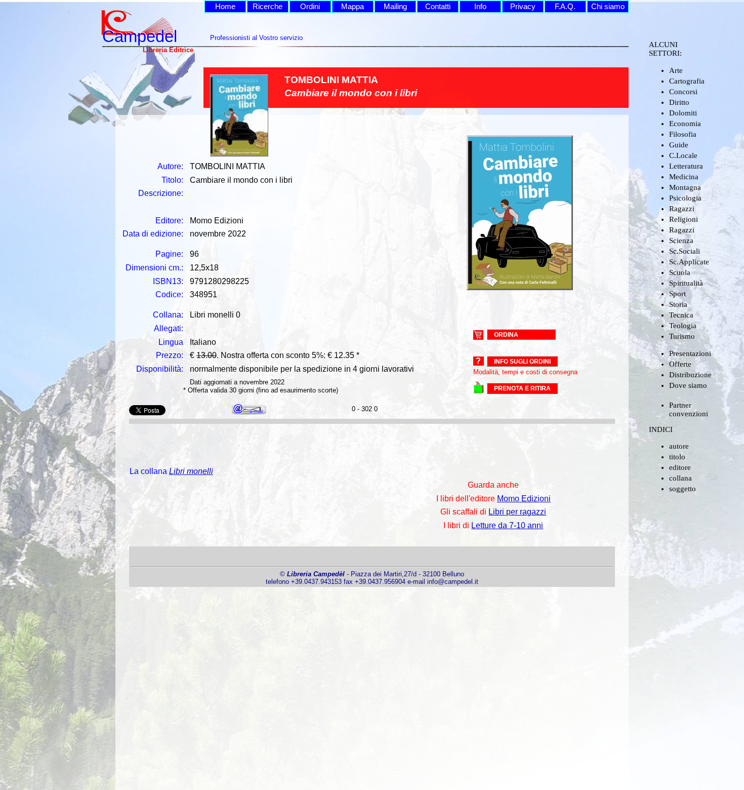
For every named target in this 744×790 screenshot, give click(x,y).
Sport (677, 294)
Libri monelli (191, 471)
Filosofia (682, 134)
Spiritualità (686, 283)
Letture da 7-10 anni (507, 525)
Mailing (395, 7)
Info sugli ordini (522, 361)
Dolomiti (683, 113)
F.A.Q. (565, 7)
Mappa (352, 7)
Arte (676, 70)
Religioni (683, 219)
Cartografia (687, 81)
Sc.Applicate (689, 262)
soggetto (682, 489)
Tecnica (681, 315)
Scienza (681, 240)
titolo (677, 457)
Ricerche (267, 7)
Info (480, 7)
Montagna (685, 187)
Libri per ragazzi (517, 511)
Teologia (682, 326)
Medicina (683, 177)
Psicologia (685, 198)
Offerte (680, 364)
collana (680, 478)
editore (680, 467)
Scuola (679, 272)
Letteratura (686, 166)
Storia (678, 304)
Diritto (679, 102)
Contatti (437, 7)
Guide (678, 145)
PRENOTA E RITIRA (522, 388)
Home (225, 7)
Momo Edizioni (524, 498)
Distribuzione (690, 375)
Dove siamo (688, 385)
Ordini (310, 7)
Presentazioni (690, 353)
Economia (685, 124)
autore (679, 446)
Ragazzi (681, 209)
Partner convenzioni (688, 409)
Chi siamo (608, 7)
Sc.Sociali (684, 251)
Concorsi (683, 92)
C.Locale (683, 155)
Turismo (682, 336)
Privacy (522, 7)
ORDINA (506, 334)
